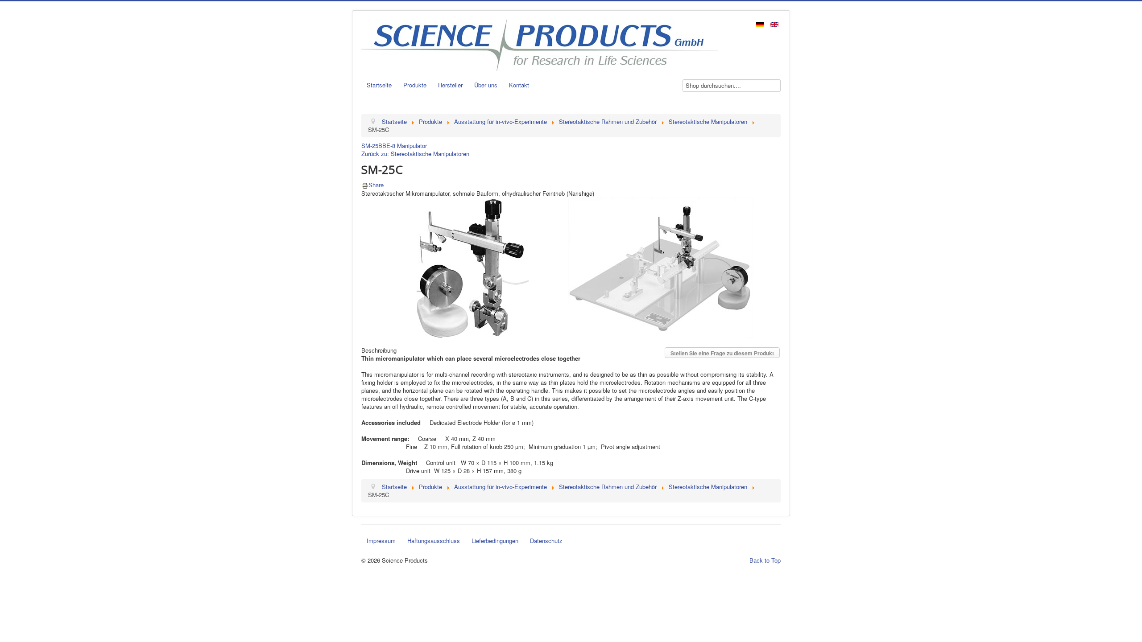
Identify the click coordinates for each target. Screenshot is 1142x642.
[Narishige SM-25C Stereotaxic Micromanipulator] (562, 267)
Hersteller (450, 85)
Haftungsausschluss (433, 540)
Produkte (414, 85)
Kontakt (519, 85)
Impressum (381, 540)
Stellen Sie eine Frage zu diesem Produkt (722, 353)
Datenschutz (546, 540)
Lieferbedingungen (495, 540)
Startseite (379, 85)
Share (376, 185)
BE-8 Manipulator (404, 145)
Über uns (485, 85)
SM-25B (371, 145)
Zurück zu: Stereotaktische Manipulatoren (415, 153)
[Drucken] (364, 185)
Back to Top (765, 560)
